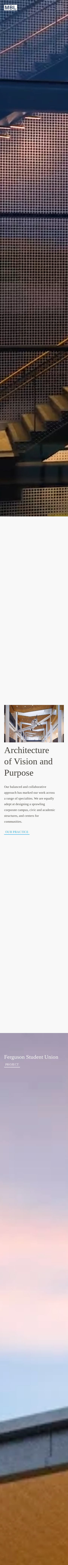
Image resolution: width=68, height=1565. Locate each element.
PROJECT (12, 1064)
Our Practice (16, 832)
